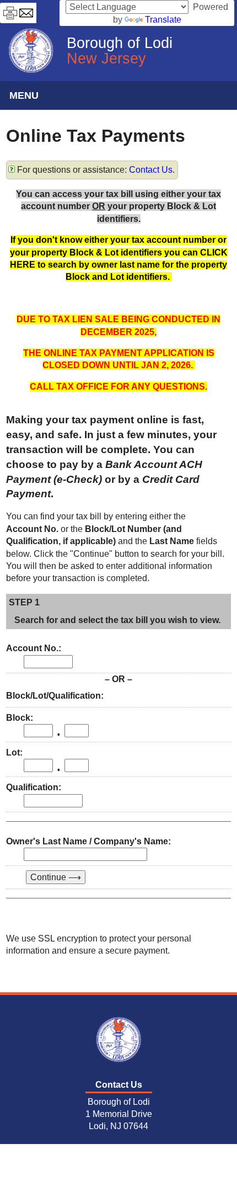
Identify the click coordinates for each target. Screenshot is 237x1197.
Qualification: (33, 787)
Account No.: (33, 648)
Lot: (14, 752)
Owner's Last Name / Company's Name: (88, 841)
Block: (19, 717)
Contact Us (151, 169)
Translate (163, 19)
